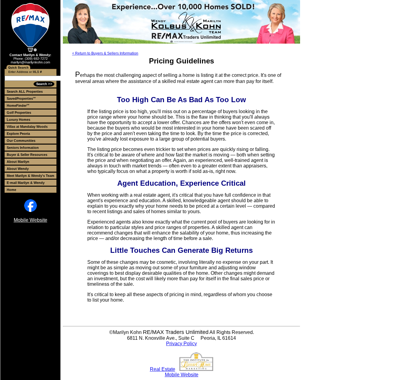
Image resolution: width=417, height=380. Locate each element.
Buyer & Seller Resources (27, 154)
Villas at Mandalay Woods (27, 126)
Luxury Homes (18, 119)
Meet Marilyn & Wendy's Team (30, 175)
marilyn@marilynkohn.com (30, 62)
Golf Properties (19, 112)
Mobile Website (30, 220)
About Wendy (18, 168)
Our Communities (21, 140)
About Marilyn (18, 161)
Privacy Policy (181, 343)
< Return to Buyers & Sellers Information (105, 53)
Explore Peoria (18, 133)
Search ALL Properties (25, 91)
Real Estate (162, 369)
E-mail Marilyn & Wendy (26, 183)
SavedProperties (21, 98)
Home (11, 190)
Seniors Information (23, 147)
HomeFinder (18, 105)
